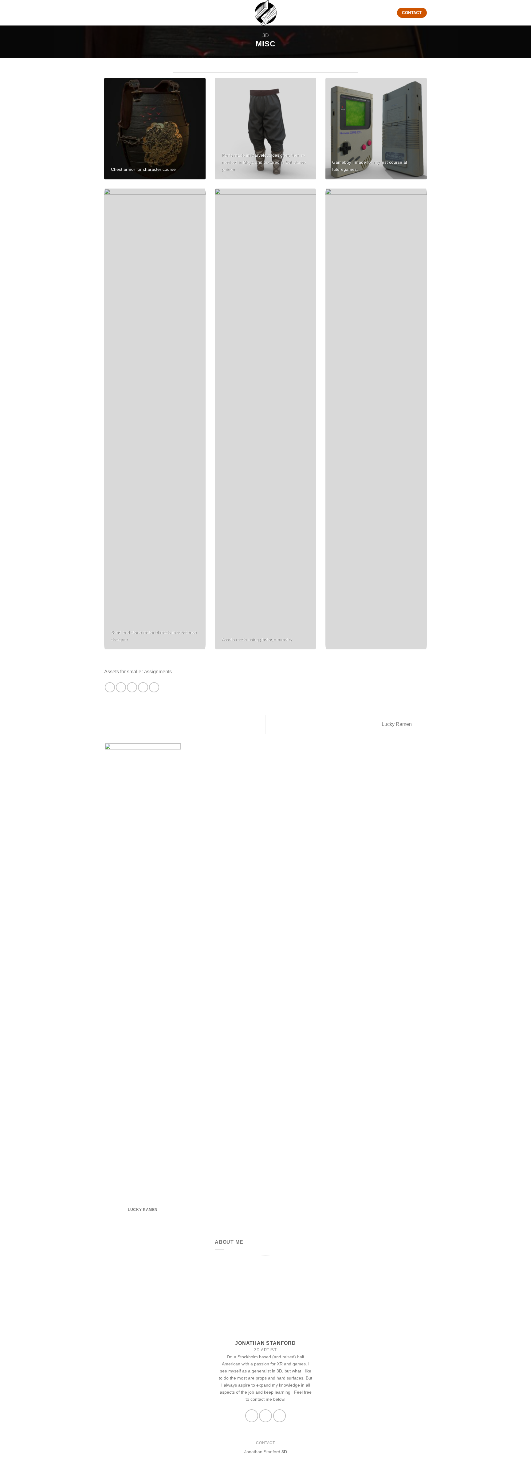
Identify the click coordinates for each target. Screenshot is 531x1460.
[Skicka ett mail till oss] (251, 1415)
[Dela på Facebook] (110, 687)
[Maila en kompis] (132, 687)
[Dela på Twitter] (121, 687)
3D (265, 35)
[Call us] (265, 1415)
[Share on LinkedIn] (154, 687)
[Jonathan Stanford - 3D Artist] (265, 12)
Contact (265, 1443)
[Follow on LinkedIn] (279, 1415)
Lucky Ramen (397, 724)
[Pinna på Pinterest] (143, 687)
